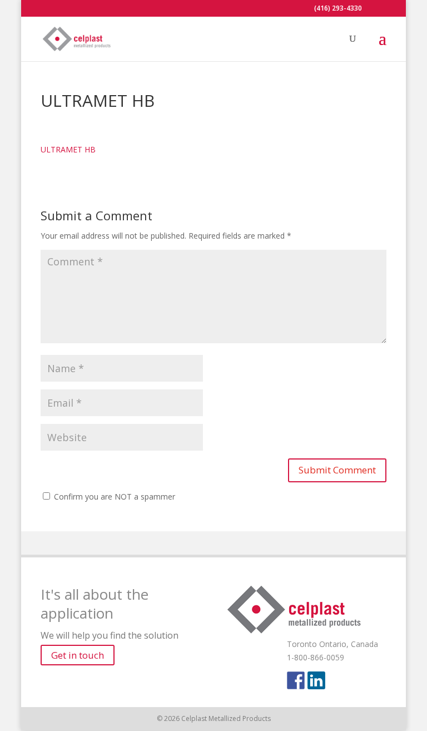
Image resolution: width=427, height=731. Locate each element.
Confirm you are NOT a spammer (113, 496)
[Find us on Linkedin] (316, 680)
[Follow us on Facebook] (296, 680)
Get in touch (77, 655)
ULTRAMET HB (68, 149)
